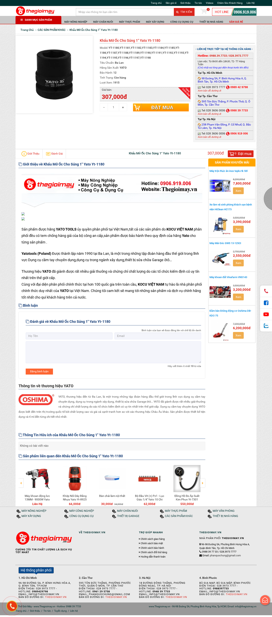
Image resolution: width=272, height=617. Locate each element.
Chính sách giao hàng (153, 539)
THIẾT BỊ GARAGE (128, 516)
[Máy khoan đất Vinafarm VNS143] (220, 292)
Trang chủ (156, 3)
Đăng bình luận (39, 371)
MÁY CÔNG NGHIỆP (81, 510)
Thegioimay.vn (56, 597)
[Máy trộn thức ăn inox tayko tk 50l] (220, 185)
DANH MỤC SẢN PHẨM (38, 19)
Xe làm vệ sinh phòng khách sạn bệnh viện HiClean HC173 (230, 207)
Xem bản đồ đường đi (209, 90)
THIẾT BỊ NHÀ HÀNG (211, 21)
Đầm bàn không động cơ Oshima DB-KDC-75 (230, 313)
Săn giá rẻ (171, 3)
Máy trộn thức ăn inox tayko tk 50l (228, 170)
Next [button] (202, 480)
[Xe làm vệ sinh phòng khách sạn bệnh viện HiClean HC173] (220, 224)
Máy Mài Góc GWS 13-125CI (225, 243)
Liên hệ (74, 610)
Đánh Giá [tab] (57, 153)
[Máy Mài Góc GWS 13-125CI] (220, 258)
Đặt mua (162, 107)
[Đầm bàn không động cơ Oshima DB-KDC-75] (220, 330)
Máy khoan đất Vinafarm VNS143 (228, 277)
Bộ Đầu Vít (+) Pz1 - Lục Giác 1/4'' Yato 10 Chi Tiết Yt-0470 (149, 499)
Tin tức (198, 3)
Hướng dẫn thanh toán (153, 556)
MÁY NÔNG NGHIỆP (75, 21)
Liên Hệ (250, 3)
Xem (238, 190)
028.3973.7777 (238, 55)
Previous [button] (21, 480)
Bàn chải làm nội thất (112, 495)
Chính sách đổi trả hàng (154, 552)
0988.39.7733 (218, 55)
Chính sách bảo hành (152, 548)
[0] (204, 12)
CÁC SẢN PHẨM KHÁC (179, 516)
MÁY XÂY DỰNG (155, 21)
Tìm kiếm (186, 12)
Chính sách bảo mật (152, 543)
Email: (222, 555)
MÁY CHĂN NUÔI (103, 21)
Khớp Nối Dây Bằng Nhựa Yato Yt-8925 (75, 497)
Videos (209, 3)
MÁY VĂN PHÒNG (224, 510)
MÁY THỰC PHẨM (129, 21)
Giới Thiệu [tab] (33, 153)
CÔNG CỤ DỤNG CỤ (181, 21)
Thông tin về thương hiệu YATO (46, 385)
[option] (37, 484)
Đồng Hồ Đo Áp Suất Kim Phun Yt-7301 (187, 497)
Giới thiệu (185, 3)
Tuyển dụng (60, 610)
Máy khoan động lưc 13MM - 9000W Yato (37, 497)
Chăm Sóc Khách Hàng (230, 3)
